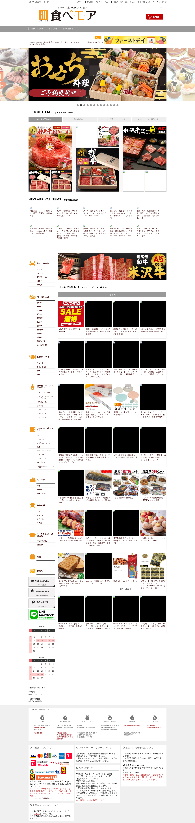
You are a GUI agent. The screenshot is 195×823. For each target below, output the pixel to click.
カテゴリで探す (37, 29)
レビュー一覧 (134, 2)
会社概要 (90, 2)
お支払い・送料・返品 (120, 2)
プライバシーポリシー (103, 2)
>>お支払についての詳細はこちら (42, 798)
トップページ (79, 2)
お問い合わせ (146, 2)
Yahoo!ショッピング (159, 2)
